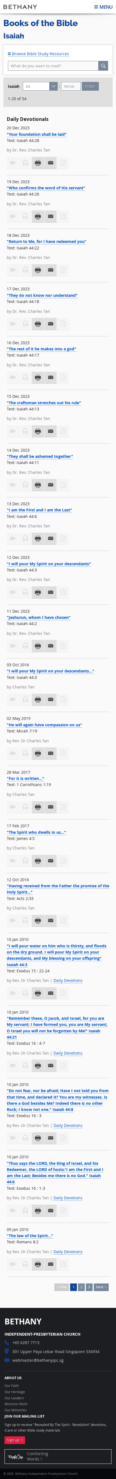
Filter (90, 86)
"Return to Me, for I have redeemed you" (46, 241)
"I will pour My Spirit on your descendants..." (50, 671)
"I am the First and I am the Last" (39, 510)
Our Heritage (15, 1392)
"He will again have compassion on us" (44, 724)
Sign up (14, 1440)
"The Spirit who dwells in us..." (36, 832)
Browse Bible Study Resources (40, 53)
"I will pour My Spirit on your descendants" (49, 563)
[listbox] (40, 86)
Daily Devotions (67, 980)
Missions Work (16, 1404)
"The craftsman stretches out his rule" (44, 402)
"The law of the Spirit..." (30, 1235)
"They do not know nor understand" (42, 295)
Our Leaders (14, 1398)
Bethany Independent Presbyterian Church (20, 6)
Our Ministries (16, 1410)
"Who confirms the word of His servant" (46, 187)
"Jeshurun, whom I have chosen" (39, 617)
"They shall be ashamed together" (40, 456)
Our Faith (12, 1386)
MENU (105, 7)
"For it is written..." (25, 778)
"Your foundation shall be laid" (37, 134)
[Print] (38, 163)
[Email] (50, 163)
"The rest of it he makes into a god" (41, 349)
